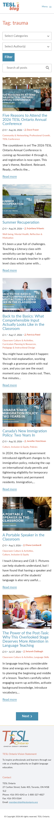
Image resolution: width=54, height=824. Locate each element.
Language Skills (41, 657)
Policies (33, 447)
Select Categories (16, 35)
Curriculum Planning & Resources (19, 344)
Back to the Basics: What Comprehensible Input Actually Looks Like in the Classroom (23, 322)
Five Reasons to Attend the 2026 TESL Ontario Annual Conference (25, 120)
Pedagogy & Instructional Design (19, 348)
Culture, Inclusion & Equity (16, 447)
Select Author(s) (15, 46)
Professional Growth (40, 135)
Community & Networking (16, 135)
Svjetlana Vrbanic (35, 228)
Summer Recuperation (21, 222)
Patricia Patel (33, 335)
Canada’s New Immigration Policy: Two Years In (25, 433)
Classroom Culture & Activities (18, 340)
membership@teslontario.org (23, 802)
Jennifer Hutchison (36, 441)
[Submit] (46, 68)
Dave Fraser (33, 130)
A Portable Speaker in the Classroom (23, 537)
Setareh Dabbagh (34, 651)
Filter (8, 57)
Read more (10, 176)
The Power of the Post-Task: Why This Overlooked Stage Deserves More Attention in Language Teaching (26, 639)
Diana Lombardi (33, 545)
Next (25, 716)
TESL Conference (11, 139)
